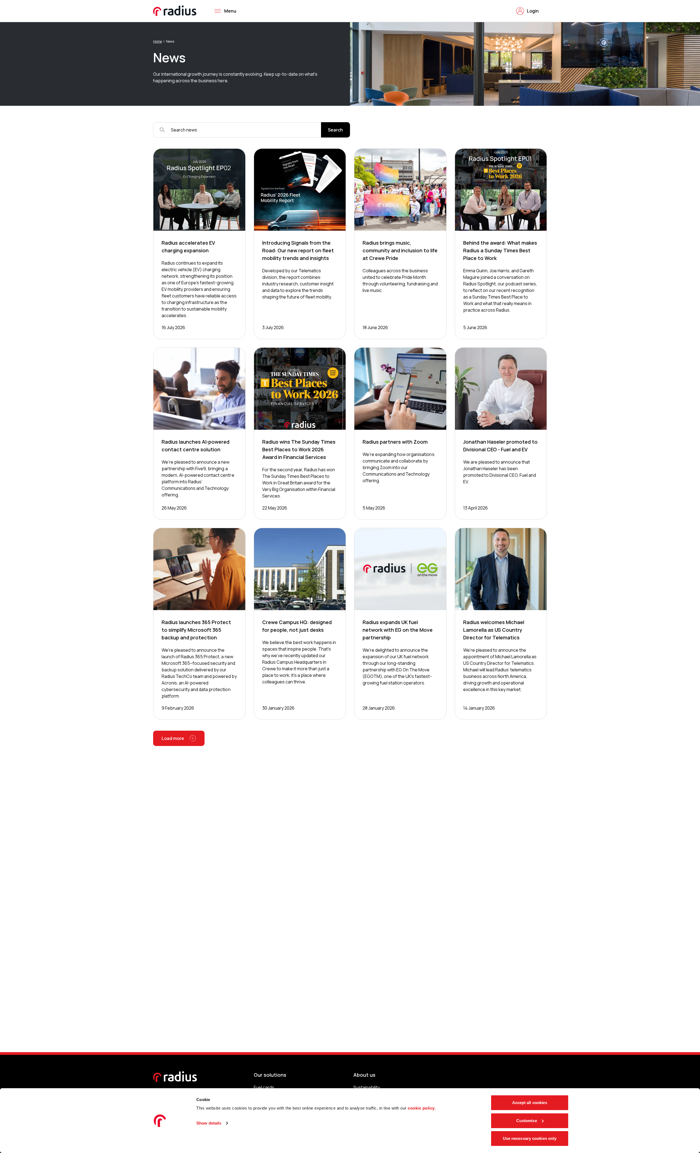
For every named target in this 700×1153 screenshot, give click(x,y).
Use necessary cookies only (530, 1138)
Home (157, 41)
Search (335, 130)
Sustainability (366, 1087)
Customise (526, 1120)
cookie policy (421, 1108)
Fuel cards (264, 1087)
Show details (208, 1123)
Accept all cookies (529, 1102)
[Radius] (175, 10)
